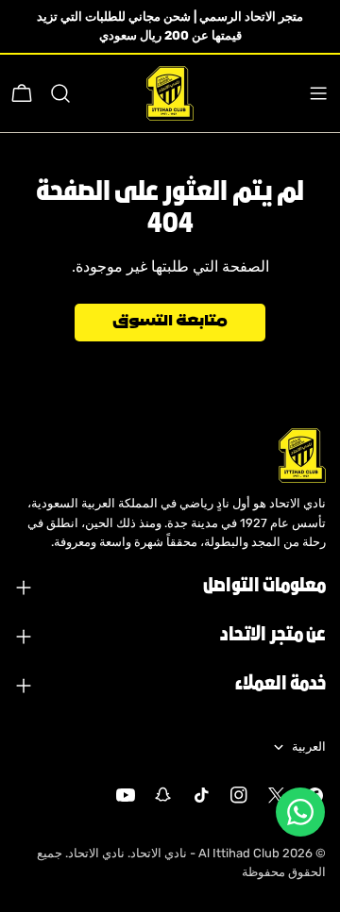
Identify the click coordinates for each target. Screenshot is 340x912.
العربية (309, 746)
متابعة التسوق (170, 322)
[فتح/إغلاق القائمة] (318, 93)
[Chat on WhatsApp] (300, 812)
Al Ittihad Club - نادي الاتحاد (205, 853)
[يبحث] (60, 93)
